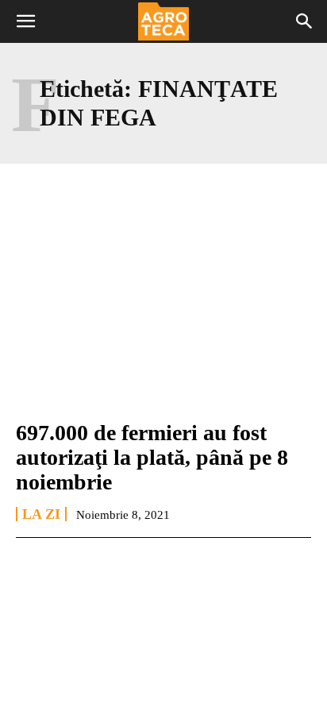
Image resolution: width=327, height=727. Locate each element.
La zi (41, 514)
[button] (25, 21)
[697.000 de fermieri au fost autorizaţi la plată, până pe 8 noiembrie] (163, 316)
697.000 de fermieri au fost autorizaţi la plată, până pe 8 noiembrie (152, 457)
